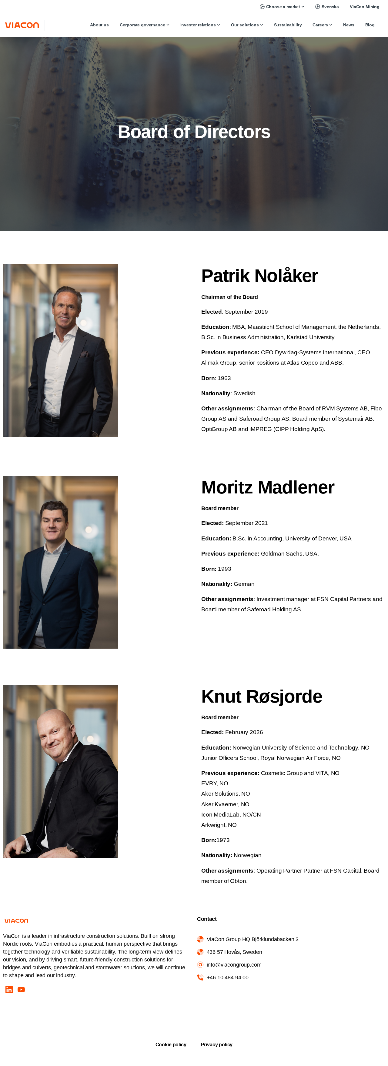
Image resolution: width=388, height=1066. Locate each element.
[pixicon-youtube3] (21, 989)
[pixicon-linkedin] (9, 989)
